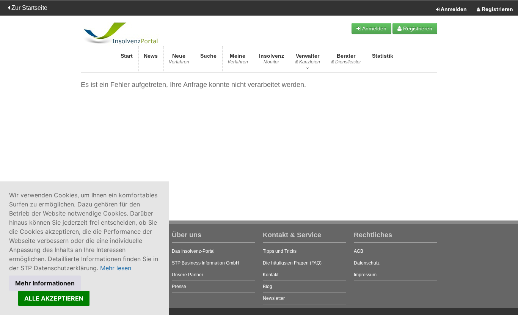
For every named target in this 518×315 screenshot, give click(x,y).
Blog (267, 286)
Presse (179, 286)
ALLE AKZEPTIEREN (53, 298)
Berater (346, 59)
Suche (208, 56)
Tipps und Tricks (280, 251)
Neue (179, 59)
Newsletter (274, 298)
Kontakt (270, 274)
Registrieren (496, 9)
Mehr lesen (115, 268)
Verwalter (307, 59)
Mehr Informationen (45, 283)
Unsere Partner (187, 274)
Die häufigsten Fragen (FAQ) (292, 263)
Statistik (382, 56)
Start (127, 56)
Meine (238, 59)
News (151, 56)
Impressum (365, 274)
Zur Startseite (28, 8)
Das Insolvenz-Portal (193, 251)
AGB (358, 251)
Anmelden (453, 9)
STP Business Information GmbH (205, 263)
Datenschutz (367, 263)
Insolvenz (271, 59)
